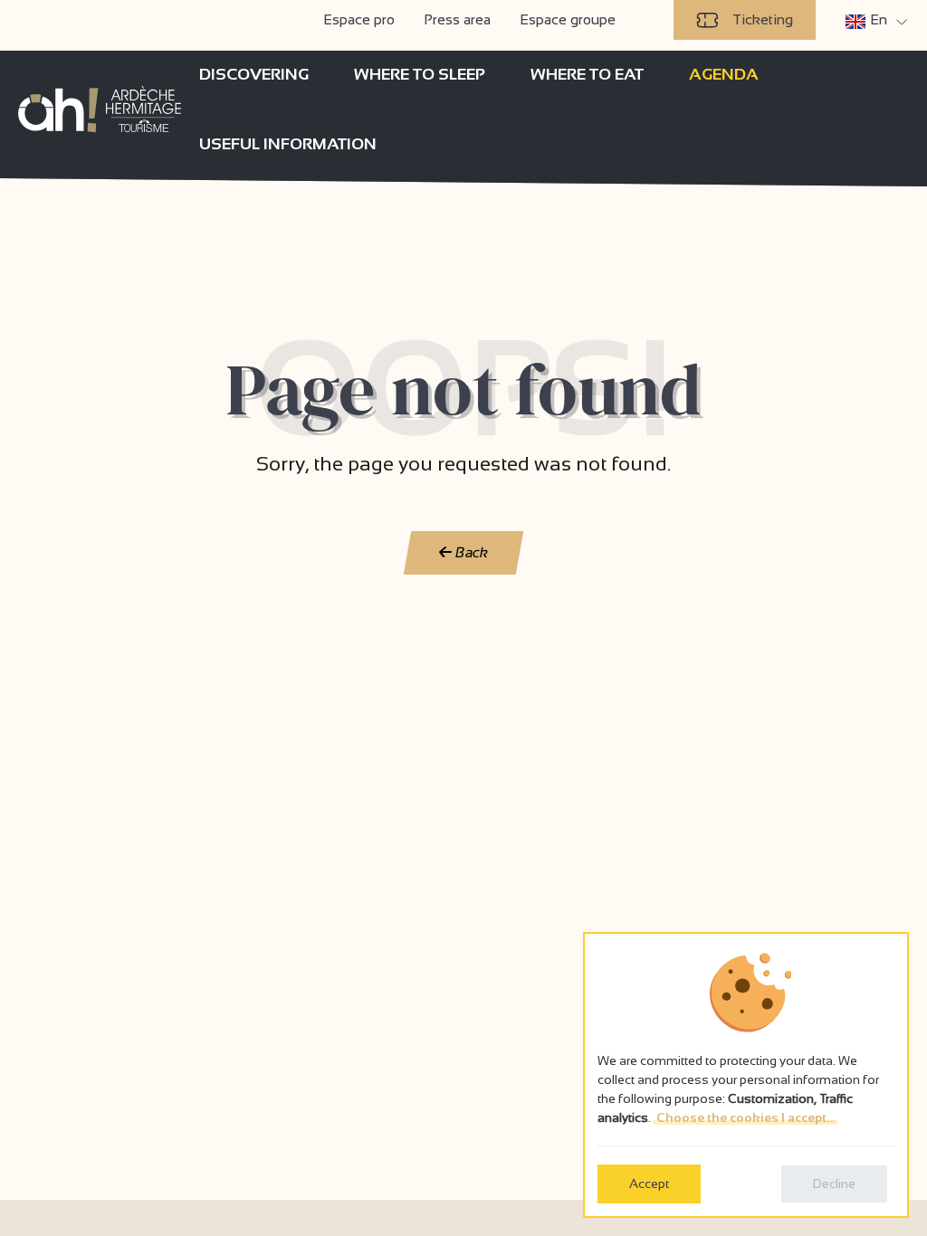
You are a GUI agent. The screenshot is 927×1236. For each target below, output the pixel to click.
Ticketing (762, 19)
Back (470, 552)
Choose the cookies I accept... (745, 1117)
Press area (457, 19)
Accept (649, 1183)
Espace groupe (568, 19)
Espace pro (359, 19)
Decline (834, 1183)
